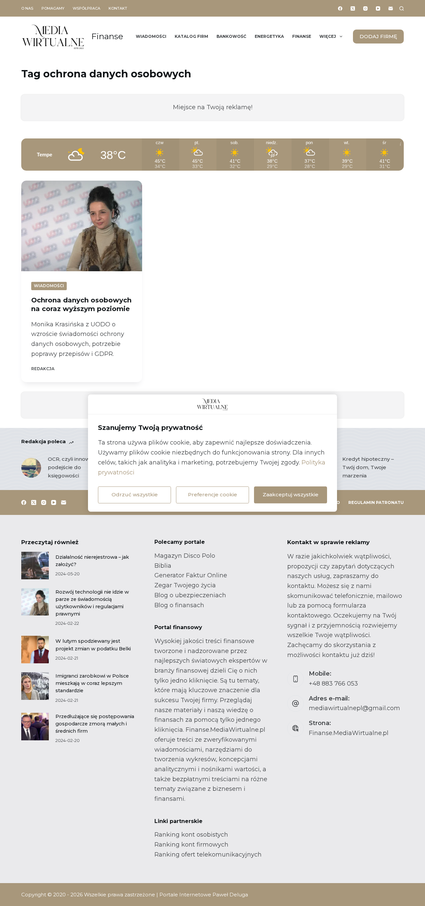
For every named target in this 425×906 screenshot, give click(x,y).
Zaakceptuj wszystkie (290, 494)
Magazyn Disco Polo (184, 555)
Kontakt (118, 8)
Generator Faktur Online (190, 575)
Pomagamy (53, 8)
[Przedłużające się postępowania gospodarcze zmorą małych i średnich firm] (35, 726)
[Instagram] (365, 8)
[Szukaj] (401, 8)
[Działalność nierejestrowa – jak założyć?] (35, 565)
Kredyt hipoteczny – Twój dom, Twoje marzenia (368, 467)
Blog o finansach (179, 605)
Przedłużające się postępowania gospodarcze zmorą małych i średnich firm (94, 723)
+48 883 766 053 (333, 683)
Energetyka (269, 36)
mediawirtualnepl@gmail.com (354, 708)
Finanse (107, 36)
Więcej (327, 36)
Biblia (162, 565)
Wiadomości (151, 36)
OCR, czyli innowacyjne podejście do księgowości (77, 467)
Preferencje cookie (212, 494)
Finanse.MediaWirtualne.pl (348, 733)
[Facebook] (340, 8)
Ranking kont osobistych (191, 834)
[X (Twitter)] (353, 8)
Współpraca (86, 8)
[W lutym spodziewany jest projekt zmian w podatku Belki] (35, 649)
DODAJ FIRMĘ (378, 36)
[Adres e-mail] (390, 8)
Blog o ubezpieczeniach (190, 595)
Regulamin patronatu (376, 502)
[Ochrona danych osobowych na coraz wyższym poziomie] (81, 226)
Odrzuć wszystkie (135, 494)
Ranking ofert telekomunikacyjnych (208, 854)
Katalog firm (191, 36)
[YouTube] (378, 8)
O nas (27, 8)
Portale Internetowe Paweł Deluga (203, 894)
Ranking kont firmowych (191, 844)
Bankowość (231, 36)
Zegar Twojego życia (185, 585)
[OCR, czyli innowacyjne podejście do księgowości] (31, 468)
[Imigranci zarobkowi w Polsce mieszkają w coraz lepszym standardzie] (35, 686)
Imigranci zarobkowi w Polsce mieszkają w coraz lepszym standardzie (92, 683)
